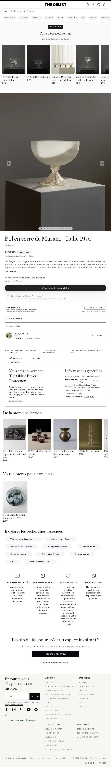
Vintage (92, 17)
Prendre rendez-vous (55, 653)
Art (83, 17)
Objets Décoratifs (88, 686)
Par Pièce (37, 17)
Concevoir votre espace (55, 662)
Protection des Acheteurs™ (59, 749)
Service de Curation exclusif (60, 686)
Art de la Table (86, 694)
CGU (32, 758)
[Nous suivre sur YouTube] (29, 709)
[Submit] (6, 11)
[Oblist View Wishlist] (99, 4)
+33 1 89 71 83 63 (99, 311)
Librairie (83, 690)
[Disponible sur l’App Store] (18, 715)
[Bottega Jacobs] (9, 335)
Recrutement (52, 710)
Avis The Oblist (53, 719)
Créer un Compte (85, 729)
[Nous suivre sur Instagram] (14, 709)
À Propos (50, 682)
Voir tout (24, 17)
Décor (60, 17)
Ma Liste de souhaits (87, 737)
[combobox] (55, 11)
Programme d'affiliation (58, 714)
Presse (48, 706)
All (80, 710)
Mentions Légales (45, 758)
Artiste (36, 358)
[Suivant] (102, 163)
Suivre (99, 335)
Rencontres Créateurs (57, 698)
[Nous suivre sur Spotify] (36, 709)
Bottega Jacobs (21, 333)
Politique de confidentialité (14, 705)
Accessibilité (61, 758)
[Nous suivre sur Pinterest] (21, 709)
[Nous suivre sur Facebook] (7, 709)
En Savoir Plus (61, 299)
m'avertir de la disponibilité (55, 288)
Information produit (15, 360)
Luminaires (72, 17)
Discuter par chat (95, 307)
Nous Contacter (53, 729)
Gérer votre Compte (87, 733)
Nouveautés (9, 17)
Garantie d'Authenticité (57, 694)
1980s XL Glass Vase (89, 451)
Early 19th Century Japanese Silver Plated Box (14, 454)
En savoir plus (15, 400)
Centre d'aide (52, 733)
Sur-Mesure (51, 745)
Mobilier (49, 17)
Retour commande (54, 741)
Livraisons (50, 737)
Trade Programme (54, 690)
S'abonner (35, 696)
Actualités (51, 702)
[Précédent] (9, 163)
